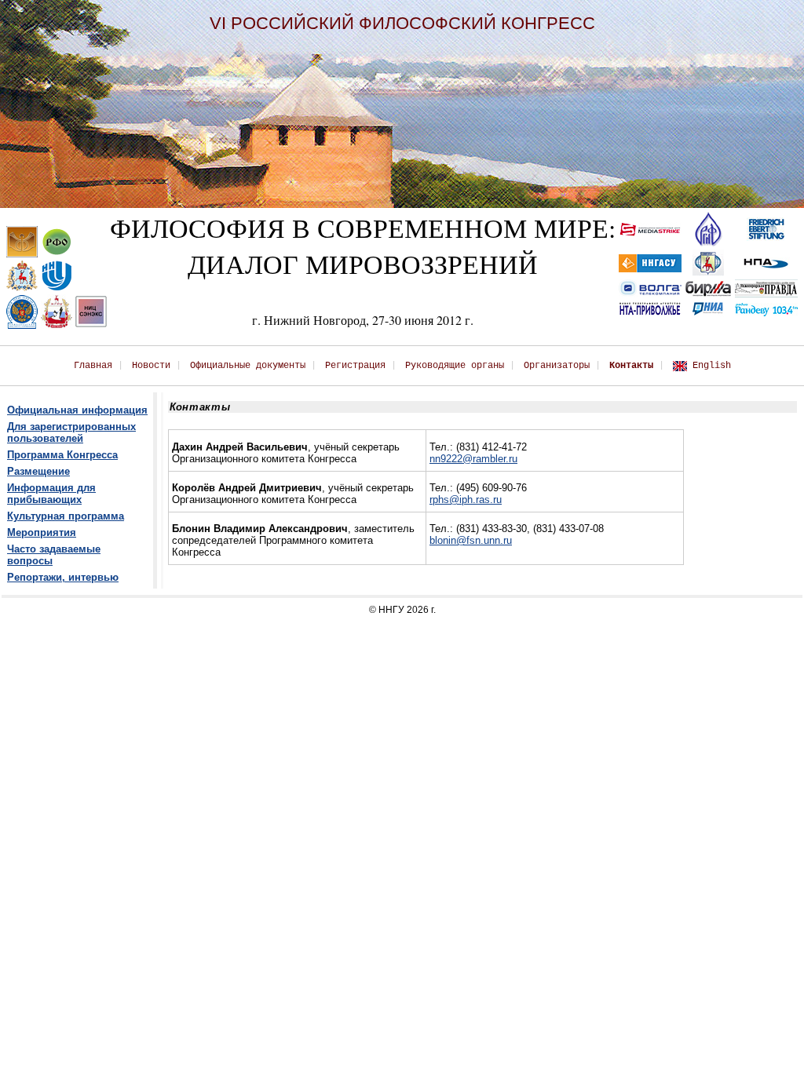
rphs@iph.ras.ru (465, 499)
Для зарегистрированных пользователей (71, 432)
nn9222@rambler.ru (473, 459)
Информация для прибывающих (51, 493)
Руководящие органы (454, 365)
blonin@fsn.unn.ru (470, 540)
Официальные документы (247, 365)
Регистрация (355, 365)
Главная (93, 365)
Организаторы (557, 365)
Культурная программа (65, 516)
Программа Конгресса (62, 455)
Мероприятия (41, 532)
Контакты (631, 365)
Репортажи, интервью (63, 577)
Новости (151, 365)
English (712, 365)
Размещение (38, 471)
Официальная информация (77, 410)
